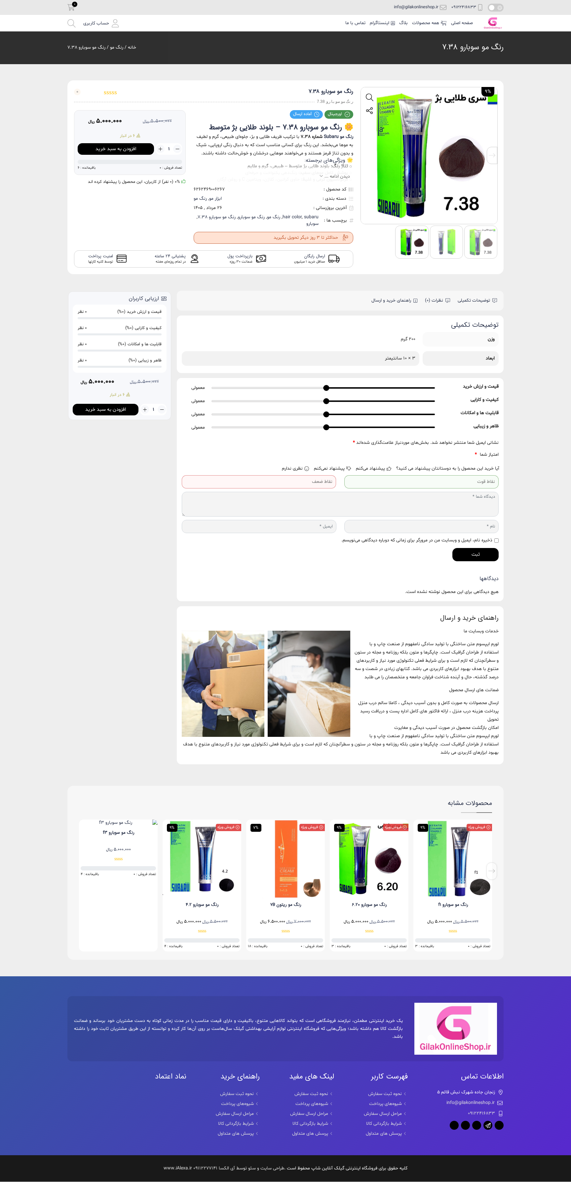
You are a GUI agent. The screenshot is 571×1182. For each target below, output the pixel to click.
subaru (311, 217)
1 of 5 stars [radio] (467, 454)
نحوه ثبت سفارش (385, 1094)
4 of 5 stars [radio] (439, 454)
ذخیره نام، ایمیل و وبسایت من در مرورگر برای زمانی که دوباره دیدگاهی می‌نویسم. (416, 540)
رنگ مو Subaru (338, 137)
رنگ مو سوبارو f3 (202, 832)
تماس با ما (355, 23)
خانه (132, 47)
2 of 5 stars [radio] (458, 454)
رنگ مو (116, 47)
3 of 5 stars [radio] (448, 454)
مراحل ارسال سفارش (383, 1114)
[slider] (326, 388)
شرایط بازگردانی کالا (384, 1123)
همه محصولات (425, 23)
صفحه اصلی (462, 23)
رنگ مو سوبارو (251, 217)
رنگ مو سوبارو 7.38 (473, 47)
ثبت (476, 554)
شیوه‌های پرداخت (385, 1104)
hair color (292, 217)
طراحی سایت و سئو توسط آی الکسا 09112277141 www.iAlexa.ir (224, 1168)
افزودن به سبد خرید (115, 149)
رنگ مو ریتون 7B (369, 904)
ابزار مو (215, 198)
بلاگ (403, 23)
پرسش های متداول (384, 1133)
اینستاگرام (379, 23)
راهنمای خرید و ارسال (391, 300)
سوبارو (312, 224)
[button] (101, 23)
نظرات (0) (434, 300)
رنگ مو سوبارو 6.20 (453, 904)
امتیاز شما (487, 454)
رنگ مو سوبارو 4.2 (285, 904)
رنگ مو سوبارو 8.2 (118, 904)
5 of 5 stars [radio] (429, 454)
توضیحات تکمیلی (474, 300)
